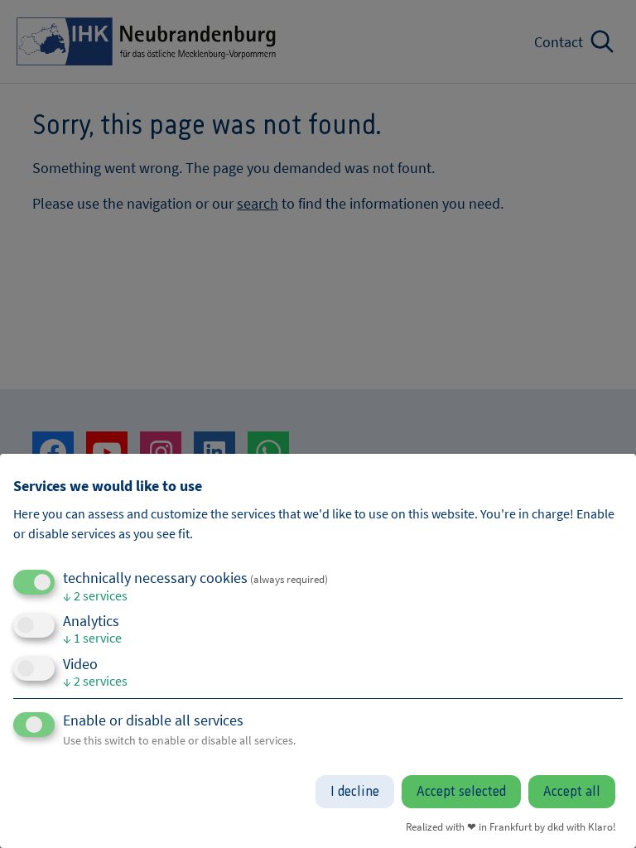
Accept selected (461, 791)
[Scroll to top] (601, 813)
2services (95, 595)
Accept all (571, 791)
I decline (354, 791)
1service (92, 637)
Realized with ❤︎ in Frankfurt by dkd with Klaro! (511, 826)
